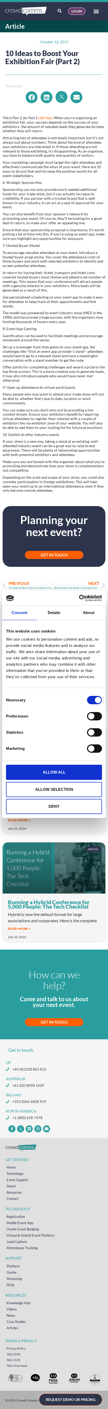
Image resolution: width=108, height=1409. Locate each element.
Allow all (54, 772)
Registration (16, 1216)
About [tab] (88, 612)
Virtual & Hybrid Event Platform (31, 1235)
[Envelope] (46, 1128)
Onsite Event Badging (23, 1229)
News (11, 1315)
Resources (14, 1192)
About (11, 1186)
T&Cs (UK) (14, 1354)
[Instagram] (37, 1128)
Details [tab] (54, 612)
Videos (12, 1309)
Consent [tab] (19, 612)
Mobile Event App (20, 1223)
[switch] (94, 716)
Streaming (14, 1279)
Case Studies (16, 1322)
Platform (13, 1266)
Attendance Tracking (22, 1248)
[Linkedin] (29, 1128)
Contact (13, 1199)
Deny (54, 806)
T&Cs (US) (13, 1360)
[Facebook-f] (11, 1128)
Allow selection (54, 789)
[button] (96, 11)
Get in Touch (54, 1022)
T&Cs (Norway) (17, 1366)
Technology (15, 1173)
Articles (12, 1328)
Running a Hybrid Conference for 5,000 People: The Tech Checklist (49, 904)
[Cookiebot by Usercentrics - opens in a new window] (79, 598)
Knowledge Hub (18, 1303)
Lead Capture (17, 1242)
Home (11, 1167)
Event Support (17, 1180)
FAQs (11, 1285)
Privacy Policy (16, 1348)
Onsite (12, 1272)
